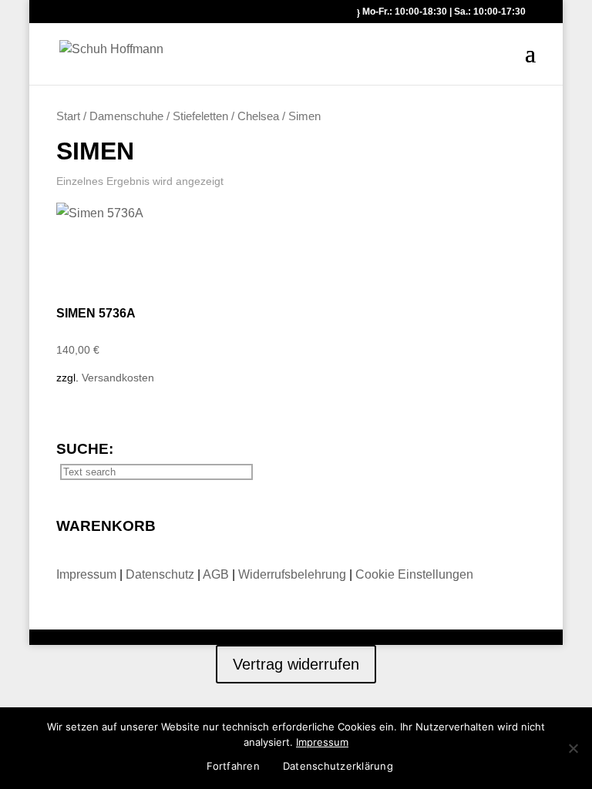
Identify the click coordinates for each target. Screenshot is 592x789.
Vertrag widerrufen (296, 664)
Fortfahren (233, 766)
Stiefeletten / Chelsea (226, 116)
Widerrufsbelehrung (292, 574)
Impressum (87, 574)
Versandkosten (118, 377)
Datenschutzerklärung (338, 766)
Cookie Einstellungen (414, 574)
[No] (572, 748)
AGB (217, 574)
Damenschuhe (126, 116)
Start (68, 116)
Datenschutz (161, 574)
